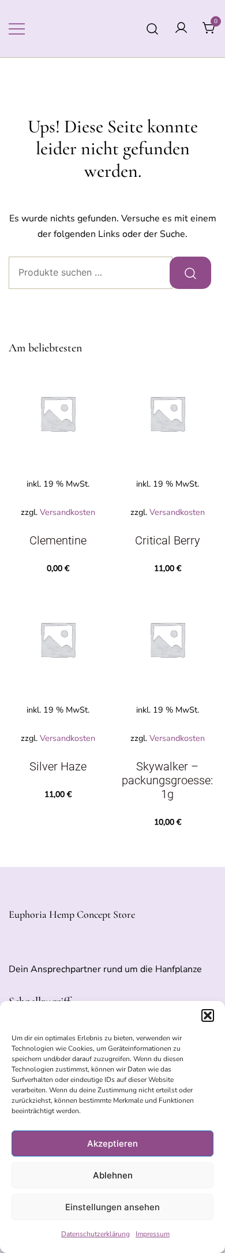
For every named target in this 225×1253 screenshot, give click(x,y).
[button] (207, 1015)
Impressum (153, 1234)
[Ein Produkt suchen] (152, 28)
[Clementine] (58, 413)
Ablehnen (113, 1175)
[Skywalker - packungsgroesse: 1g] (167, 639)
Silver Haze (58, 766)
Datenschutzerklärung (95, 1234)
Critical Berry (167, 540)
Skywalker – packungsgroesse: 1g (167, 780)
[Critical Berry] (167, 413)
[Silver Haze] (58, 639)
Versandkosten (67, 512)
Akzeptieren (112, 1143)
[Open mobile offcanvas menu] (17, 28)
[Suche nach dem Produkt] (190, 273)
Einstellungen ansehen (112, 1207)
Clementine (58, 540)
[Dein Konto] (181, 28)
